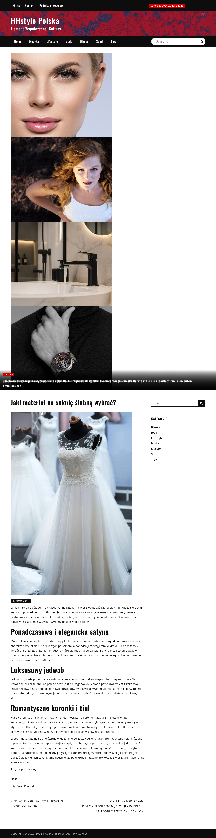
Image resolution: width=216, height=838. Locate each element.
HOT (154, 432)
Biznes (84, 41)
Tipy (113, 41)
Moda (68, 41)
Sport (99, 41)
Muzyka (34, 41)
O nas (16, 5)
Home (18, 41)
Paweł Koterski (25, 786)
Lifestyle (52, 41)
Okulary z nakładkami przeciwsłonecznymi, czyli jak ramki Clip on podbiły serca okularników (113, 806)
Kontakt (29, 5)
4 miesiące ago (12, 385)
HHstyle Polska (35, 20)
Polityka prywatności (51, 5)
